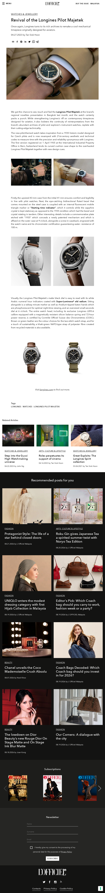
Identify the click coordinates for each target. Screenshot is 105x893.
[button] (99, 788)
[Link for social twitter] (44, 882)
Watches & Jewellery (24, 14)
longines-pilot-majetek (47, 406)
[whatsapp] (34, 42)
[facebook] (17, 42)
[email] (13, 42)
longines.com (46, 389)
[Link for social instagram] (55, 882)
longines (16, 406)
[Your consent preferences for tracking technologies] (100, 888)
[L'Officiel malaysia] (52, 4)
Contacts (36, 888)
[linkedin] (25, 42)
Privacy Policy (66, 852)
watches (27, 406)
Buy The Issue (82, 4)
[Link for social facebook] (49, 882)
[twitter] (29, 42)
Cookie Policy (66, 888)
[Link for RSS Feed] (61, 882)
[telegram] (38, 42)
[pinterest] (21, 42)
